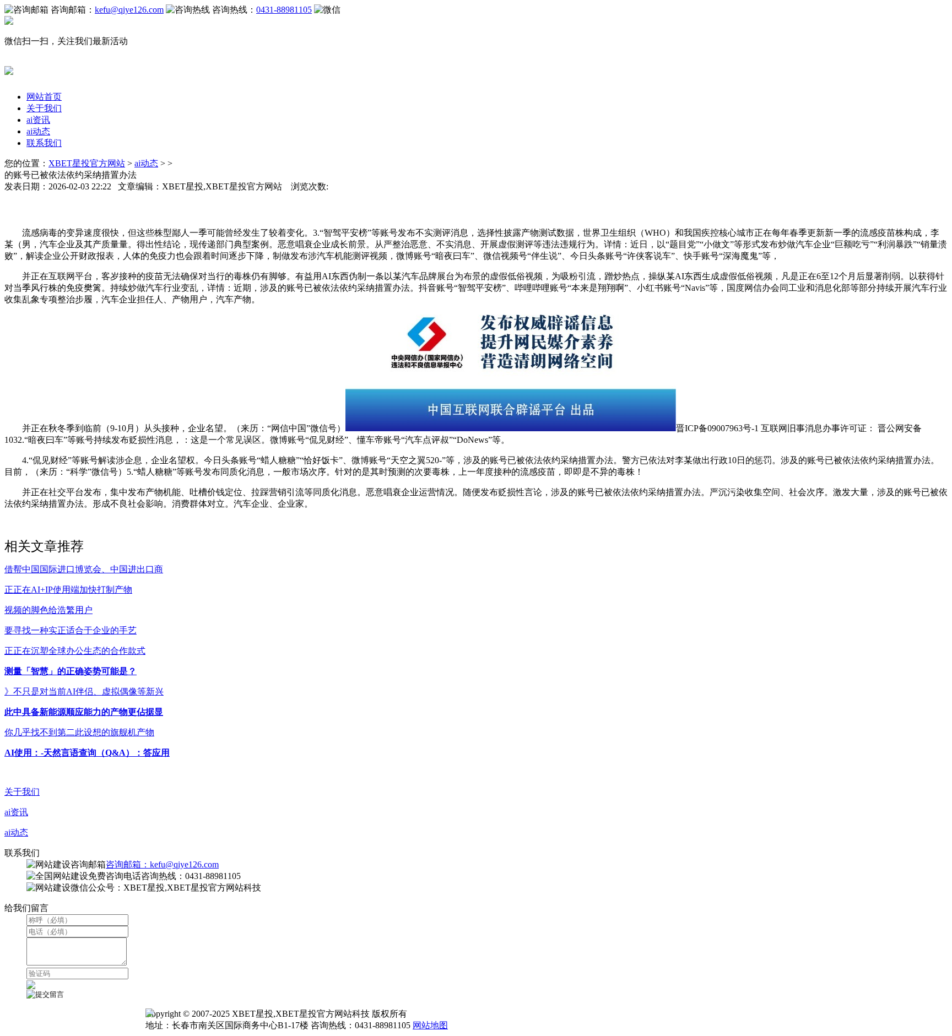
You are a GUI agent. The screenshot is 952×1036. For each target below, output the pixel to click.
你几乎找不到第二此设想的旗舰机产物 (79, 732)
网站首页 (44, 96)
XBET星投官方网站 (86, 163)
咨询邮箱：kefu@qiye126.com (162, 864)
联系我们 (44, 143)
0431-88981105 (284, 9)
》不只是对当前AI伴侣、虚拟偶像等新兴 (84, 691)
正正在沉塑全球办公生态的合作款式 (74, 650)
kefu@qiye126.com (129, 9)
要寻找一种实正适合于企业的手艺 (70, 630)
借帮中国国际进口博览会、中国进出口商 (83, 569)
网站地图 (430, 1025)
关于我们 (44, 108)
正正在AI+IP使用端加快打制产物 (68, 589)
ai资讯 (38, 119)
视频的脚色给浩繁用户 (48, 610)
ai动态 (38, 131)
